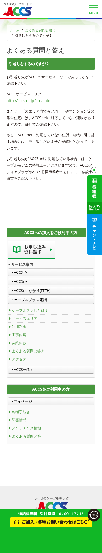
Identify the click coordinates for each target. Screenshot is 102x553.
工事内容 (19, 334)
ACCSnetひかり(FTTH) (31, 290)
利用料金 (19, 326)
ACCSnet (21, 281)
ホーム (14, 30)
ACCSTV (20, 272)
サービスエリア (24, 318)
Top (96, 545)
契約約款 (19, 342)
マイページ (22, 401)
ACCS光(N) (22, 369)
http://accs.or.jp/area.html (30, 100)
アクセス (19, 359)
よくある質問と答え (40, 30)
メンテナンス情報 (26, 428)
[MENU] (93, 7)
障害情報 (19, 419)
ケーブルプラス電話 (30, 299)
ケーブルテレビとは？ (30, 310)
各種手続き (21, 411)
